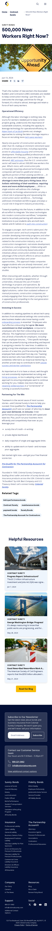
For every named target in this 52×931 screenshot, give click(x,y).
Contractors (32, 841)
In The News (9, 892)
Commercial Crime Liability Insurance (11, 860)
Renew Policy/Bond (35, 892)
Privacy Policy (19, 925)
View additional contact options (22, 771)
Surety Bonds (8, 25)
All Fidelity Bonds (34, 798)
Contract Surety (10, 505)
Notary (7, 792)
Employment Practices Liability (13, 839)
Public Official (10, 798)
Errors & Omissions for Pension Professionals (13, 850)
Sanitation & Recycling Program (13, 810)
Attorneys (32, 829)
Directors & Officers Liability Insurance (12, 866)
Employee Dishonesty (36, 789)
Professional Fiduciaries (37, 844)
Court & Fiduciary (11, 789)
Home (4, 12)
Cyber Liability (10, 829)
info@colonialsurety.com (24, 765)
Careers (8, 889)
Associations (33, 838)
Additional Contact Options (11, 911)
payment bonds (10, 510)
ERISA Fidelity (33, 786)
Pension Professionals (36, 835)
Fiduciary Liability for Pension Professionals (13, 855)
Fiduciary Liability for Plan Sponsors (14, 844)
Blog (30, 886)
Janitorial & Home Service (37, 792)
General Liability (11, 832)
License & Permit (11, 786)
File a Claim (32, 889)
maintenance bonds (30, 505)
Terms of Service (31, 925)
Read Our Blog (26, 689)
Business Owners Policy (13, 835)
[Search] (38, 4)
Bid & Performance (12, 801)
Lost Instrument (10, 795)
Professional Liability (12, 826)
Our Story (8, 886)
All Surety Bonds (11, 815)
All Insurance (9, 870)
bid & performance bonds (14, 500)
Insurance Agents (34, 832)
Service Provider (34, 795)
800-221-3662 (18, 761)
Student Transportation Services (13, 805)
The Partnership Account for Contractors (21, 515)
